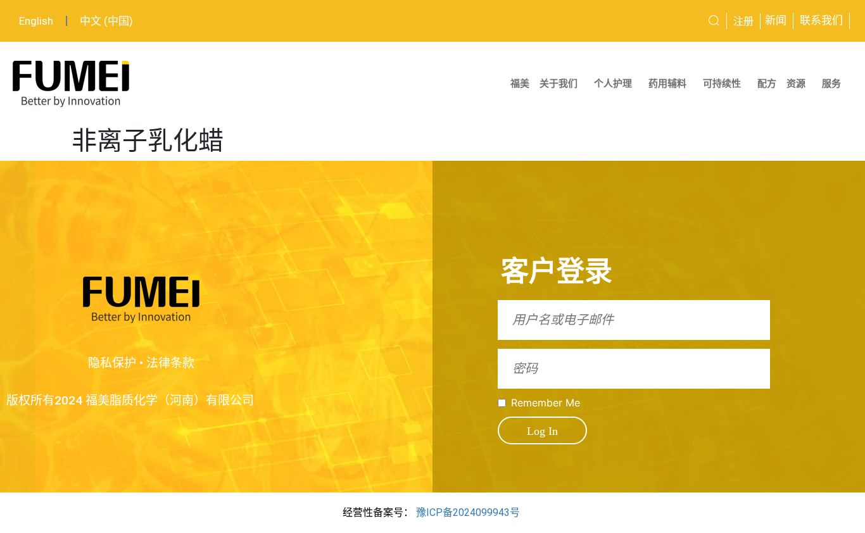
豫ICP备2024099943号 (468, 512)
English (36, 21)
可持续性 (722, 83)
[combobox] (668, 21)
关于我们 (559, 83)
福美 (519, 83)
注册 (743, 21)
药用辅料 (667, 83)
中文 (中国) (106, 21)
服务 (831, 83)
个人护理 (613, 83)
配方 (766, 83)
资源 (795, 83)
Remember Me (545, 403)
